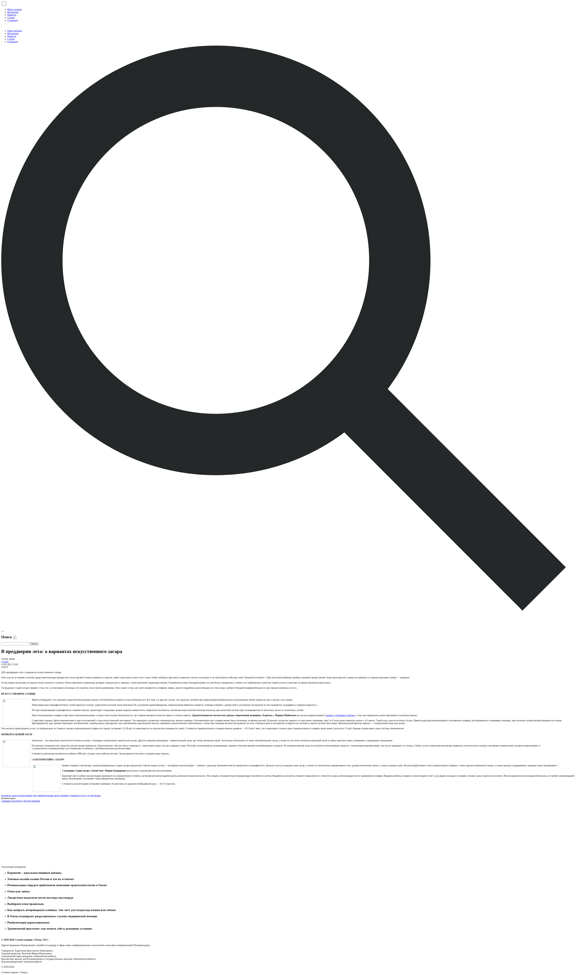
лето (35, 795)
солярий (64, 795)
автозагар (6, 795)
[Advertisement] (24, 834)
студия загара (94, 795)
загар (14, 795)
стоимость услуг (77, 795)
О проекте (12, 20)
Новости (11, 15)
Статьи (11, 17)
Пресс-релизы (14, 9)
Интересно (13, 12)
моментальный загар (48, 795)
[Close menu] (4, 3)
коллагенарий (25, 795)
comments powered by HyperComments (20, 801)
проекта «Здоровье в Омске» (340, 715)
